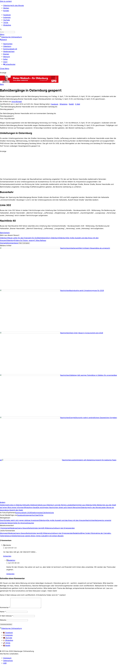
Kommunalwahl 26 (10, 49)
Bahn (2, 84)
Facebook (7, 15)
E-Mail (77, 104)
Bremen (6, 54)
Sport (5, 62)
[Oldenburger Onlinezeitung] (11, 628)
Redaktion (11, 560)
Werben (6, 8)
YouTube (6, 20)
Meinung (6, 57)
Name (3, 612)
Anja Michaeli (17, 102)
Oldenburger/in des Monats (13, 5)
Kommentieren (12, 243)
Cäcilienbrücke (48, 513)
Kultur (5, 59)
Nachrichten (7, 44)
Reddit (71, 104)
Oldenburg (7, 46)
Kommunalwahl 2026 (23, 513)
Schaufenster (10, 64)
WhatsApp (7, 25)
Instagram (7, 17)
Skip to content (6, 1)
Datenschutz (8, 660)
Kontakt (6, 11)
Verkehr (7, 233)
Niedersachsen (9, 51)
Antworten (7, 556)
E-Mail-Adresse (6, 616)
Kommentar (5, 607)
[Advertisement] (59, 165)
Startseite (3, 243)
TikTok (5, 22)
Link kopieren (26, 243)
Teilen (20, 243)
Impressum (7, 658)
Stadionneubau (37, 513)
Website (3, 620)
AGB (5, 663)
